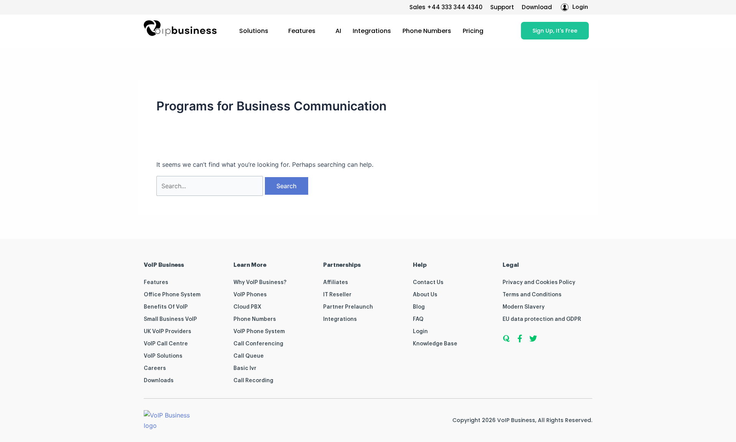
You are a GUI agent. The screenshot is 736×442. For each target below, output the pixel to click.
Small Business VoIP (170, 319)
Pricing (473, 30)
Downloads (159, 380)
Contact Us (428, 282)
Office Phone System (172, 294)
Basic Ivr (244, 368)
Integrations (372, 30)
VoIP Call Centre (166, 344)
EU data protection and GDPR (542, 319)
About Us (425, 294)
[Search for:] (210, 186)
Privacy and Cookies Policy (539, 282)
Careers (155, 368)
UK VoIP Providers (167, 331)
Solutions (253, 30)
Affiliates (335, 282)
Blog (419, 307)
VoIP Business (516, 420)
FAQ (418, 319)
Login (420, 331)
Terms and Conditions (532, 294)
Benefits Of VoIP (166, 307)
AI (338, 30)
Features (301, 30)
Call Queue (248, 356)
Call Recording (253, 380)
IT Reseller (337, 294)
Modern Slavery (524, 307)
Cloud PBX (247, 307)
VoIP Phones (250, 294)
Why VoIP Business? (259, 282)
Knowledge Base (435, 344)
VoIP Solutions (163, 356)
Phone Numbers (426, 30)
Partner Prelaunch (348, 307)
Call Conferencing (258, 344)
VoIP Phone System (259, 331)
